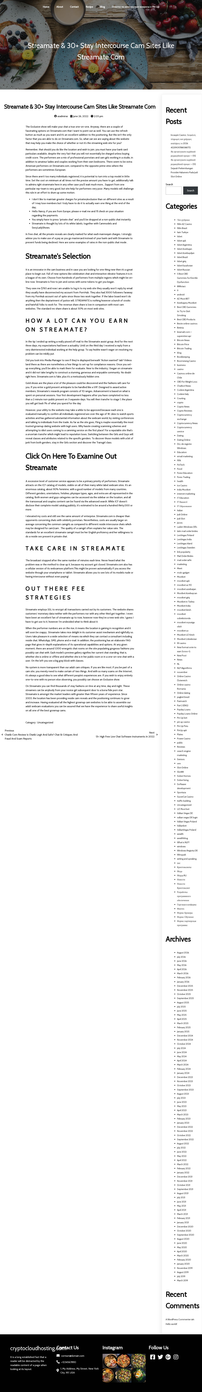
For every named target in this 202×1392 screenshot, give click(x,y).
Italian (180, 510)
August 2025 (183, 1002)
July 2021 (181, 1197)
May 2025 (182, 1014)
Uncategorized (45, 722)
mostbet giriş (183, 597)
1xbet (179, 236)
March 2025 (182, 1023)
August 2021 (182, 1193)
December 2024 (185, 1035)
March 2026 (182, 973)
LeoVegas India (184, 539)
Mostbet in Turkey (185, 601)
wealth (180, 834)
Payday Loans (183, 709)
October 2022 (184, 1135)
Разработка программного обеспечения (184, 896)
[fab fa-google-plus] (168, 1357)
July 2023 (181, 1097)
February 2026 (184, 977)
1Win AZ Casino (184, 224)
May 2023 (181, 1106)
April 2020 (182, 1251)
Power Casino (183, 738)
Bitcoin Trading (184, 348)
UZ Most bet (183, 809)
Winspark (181, 854)
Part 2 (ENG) (182, 705)
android (180, 294)
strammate (48, 184)
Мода (179, 871)
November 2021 (184, 1181)
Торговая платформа (186, 904)
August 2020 (183, 1239)
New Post (181, 655)
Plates (180, 734)
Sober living (182, 780)
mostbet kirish (184, 609)
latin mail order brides (187, 531)
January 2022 (183, 1172)
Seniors (181, 759)
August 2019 (183, 1272)
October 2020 (184, 1230)
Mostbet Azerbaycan (187, 593)
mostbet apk (183, 580)
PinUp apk (182, 730)
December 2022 (185, 1126)
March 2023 (182, 1114)
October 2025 (184, 994)
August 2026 (183, 952)
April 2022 (182, 1160)
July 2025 (181, 1006)
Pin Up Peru (182, 726)
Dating (180, 435)
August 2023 (183, 1093)
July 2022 (181, 1147)
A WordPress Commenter (178, 1319)
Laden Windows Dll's (187, 526)
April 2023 (182, 1110)
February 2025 (184, 1027)
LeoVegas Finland (185, 535)
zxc (178, 863)
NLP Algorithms (184, 668)
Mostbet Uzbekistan (187, 639)
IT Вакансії (182, 502)
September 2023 (185, 1089)
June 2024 (182, 1052)
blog (179, 352)
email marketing (185, 456)
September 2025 (185, 998)
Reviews (181, 746)
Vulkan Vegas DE (185, 813)
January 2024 (183, 1073)
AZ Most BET (183, 298)
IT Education (183, 497)
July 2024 (181, 1048)
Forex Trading (183, 477)
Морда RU (182, 875)
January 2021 (183, 1222)
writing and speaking (186, 858)
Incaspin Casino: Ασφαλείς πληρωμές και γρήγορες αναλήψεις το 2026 (183, 139)
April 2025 (182, 1019)
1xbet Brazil (182, 257)
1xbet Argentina (184, 244)
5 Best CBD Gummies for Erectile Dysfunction (187, 277)
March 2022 (182, 1164)
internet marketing (186, 493)
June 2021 (181, 1201)
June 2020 (182, 1243)
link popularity (183, 551)
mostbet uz (182, 630)
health (180, 481)
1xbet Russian (183, 269)
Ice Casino (182, 485)
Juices (180, 522)
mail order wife (184, 560)
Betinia (180, 327)
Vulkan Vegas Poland (187, 821)
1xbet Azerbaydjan (185, 253)
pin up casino (183, 721)
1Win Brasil (182, 228)
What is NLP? (183, 842)
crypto (180, 402)
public (180, 742)
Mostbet (181, 576)
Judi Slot (181, 518)
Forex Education (185, 473)
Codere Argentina (185, 390)
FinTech (181, 464)
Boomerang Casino (186, 361)
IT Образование (184, 506)
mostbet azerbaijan (186, 589)
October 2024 (184, 1043)
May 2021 (181, 1205)
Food (179, 468)
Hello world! (171, 1324)
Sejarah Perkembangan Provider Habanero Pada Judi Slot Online (184, 172)
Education (182, 452)
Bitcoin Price (183, 344)
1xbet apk (181, 240)
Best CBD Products (186, 319)
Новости (181, 879)
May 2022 (181, 1156)
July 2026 (181, 956)
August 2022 (183, 1143)
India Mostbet (183, 489)
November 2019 (185, 1268)
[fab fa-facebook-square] (152, 1357)
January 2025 (183, 1031)
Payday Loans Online (187, 713)
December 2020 (185, 1226)
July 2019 (181, 1276)
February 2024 (184, 1068)
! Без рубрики (183, 220)
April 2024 (182, 1060)
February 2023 (183, 1118)
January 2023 (183, 1122)
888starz (181, 286)
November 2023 (185, 1081)
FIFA (179, 460)
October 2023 (184, 1085)
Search (169, 184)
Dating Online (183, 439)
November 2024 (185, 1039)
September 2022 (185, 1139)
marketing (182, 564)
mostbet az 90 (184, 585)
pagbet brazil (183, 697)
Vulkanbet (182, 825)
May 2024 (182, 1056)
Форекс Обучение (185, 917)
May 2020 (182, 1247)
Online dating (183, 692)
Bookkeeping (183, 356)
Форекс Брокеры (185, 912)
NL (178, 663)
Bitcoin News (183, 340)
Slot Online (182, 767)
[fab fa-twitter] (160, 1357)
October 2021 (183, 1185)
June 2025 (182, 1010)
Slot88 (180, 771)
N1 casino (181, 643)
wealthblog (182, 838)
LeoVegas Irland (184, 543)
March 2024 (182, 1064)
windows (181, 846)
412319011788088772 (181, 147)
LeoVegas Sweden (186, 547)
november (182, 672)
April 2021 (181, 1210)
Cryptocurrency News (187, 423)
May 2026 (182, 965)
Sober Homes (184, 776)
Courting (181, 398)
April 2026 (182, 969)
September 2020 (185, 1234)
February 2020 (184, 1259)
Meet (179, 568)
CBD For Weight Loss (187, 381)
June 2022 (182, 1151)
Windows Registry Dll (187, 850)
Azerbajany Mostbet (186, 302)
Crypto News (183, 406)
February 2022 (183, 1168)
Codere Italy (183, 394)
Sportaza (181, 792)
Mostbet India (183, 605)
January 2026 (183, 981)
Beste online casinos (187, 323)
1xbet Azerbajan (184, 249)
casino (180, 369)
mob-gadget (183, 572)
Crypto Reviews (184, 410)
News (179, 659)
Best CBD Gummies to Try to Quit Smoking (186, 311)
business (181, 365)
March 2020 (183, 1255)
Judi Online (182, 514)
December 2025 (185, 985)
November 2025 (185, 990)
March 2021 (182, 1214)
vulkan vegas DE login (187, 817)
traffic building (184, 800)
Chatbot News (184, 385)
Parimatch (182, 701)
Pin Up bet (182, 717)
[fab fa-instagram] (175, 1357)
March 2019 (182, 1280)
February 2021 (183, 1218)
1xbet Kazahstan (185, 265)
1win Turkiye (182, 232)
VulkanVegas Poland (186, 829)
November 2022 (185, 1131)
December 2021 (184, 1176)
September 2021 (185, 1189)
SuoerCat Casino (185, 796)
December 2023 (185, 1077)
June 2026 (182, 961)
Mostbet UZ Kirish (186, 634)
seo (179, 763)
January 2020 (183, 1263)
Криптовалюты (184, 867)
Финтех (180, 908)
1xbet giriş (181, 261)
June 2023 (182, 1102)
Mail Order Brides (185, 556)
